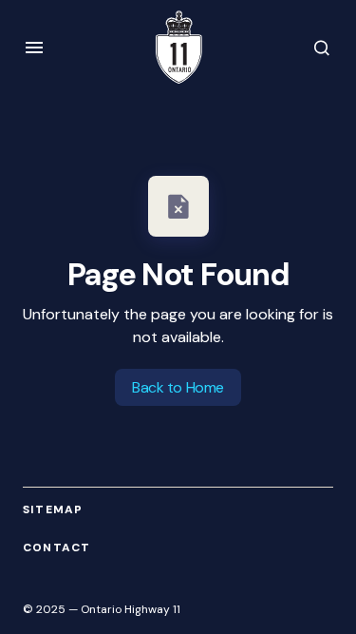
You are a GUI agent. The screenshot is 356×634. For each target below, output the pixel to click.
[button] (34, 47)
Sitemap (53, 510)
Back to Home (177, 387)
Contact (56, 548)
